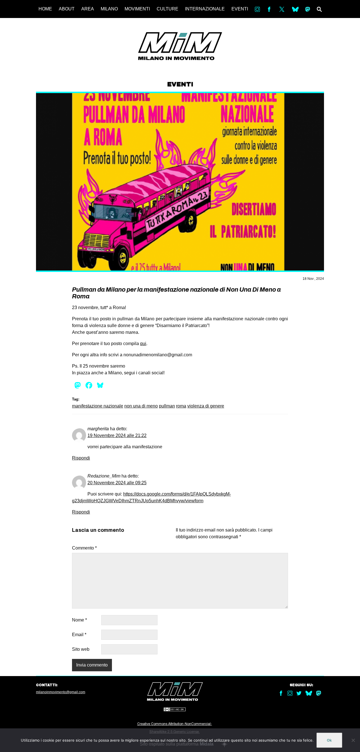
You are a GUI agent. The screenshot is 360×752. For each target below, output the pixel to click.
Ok (329, 740)
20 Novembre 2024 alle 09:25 (117, 482)
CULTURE (167, 8)
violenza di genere (205, 406)
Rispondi (81, 458)
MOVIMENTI (137, 8)
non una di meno (141, 406)
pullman (167, 406)
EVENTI (239, 8)
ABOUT (67, 8)
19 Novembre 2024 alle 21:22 (117, 435)
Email (79, 634)
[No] (353, 740)
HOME (45, 8)
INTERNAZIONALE (205, 8)
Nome (79, 620)
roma (181, 406)
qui (143, 343)
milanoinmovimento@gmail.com (60, 692)
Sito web (80, 649)
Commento (84, 548)
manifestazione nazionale (97, 406)
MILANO (109, 8)
